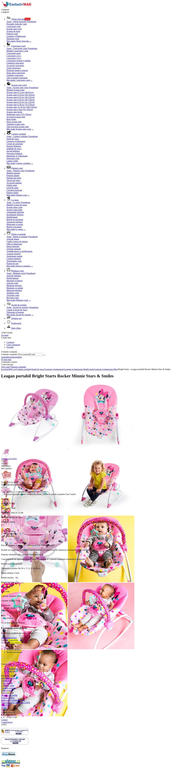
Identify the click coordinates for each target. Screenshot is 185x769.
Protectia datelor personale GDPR (15, 703)
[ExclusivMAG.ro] (16, 7)
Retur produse (7, 690)
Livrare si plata (7, 685)
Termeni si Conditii (9, 695)
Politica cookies (7, 698)
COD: (3, 461)
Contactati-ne (6, 722)
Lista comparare (13, 345)
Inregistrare (17, 357)
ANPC (4, 707)
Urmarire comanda (9, 354)
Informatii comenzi (9, 678)
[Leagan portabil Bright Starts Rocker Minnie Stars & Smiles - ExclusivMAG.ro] (34, 447)
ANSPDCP (6, 705)
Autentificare (6, 357)
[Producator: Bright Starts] (6, 480)
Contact (4, 720)
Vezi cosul (5, 367)
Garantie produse (8, 688)
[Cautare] (44, 355)
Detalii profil (6, 681)
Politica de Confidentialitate (13, 700)
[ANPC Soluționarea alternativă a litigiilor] (14, 734)
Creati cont (11, 671)
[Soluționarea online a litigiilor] (14, 744)
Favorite (10, 347)
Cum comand (7, 683)
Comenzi (10, 342)
